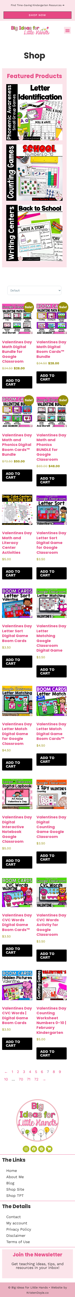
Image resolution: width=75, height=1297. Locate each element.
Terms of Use (18, 1242)
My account (16, 1223)
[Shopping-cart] (49, 1149)
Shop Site (15, 1189)
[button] (67, 30)
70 (21, 1079)
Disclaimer (15, 1235)
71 (28, 1079)
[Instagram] (26, 1149)
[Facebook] (33, 1149)
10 (6, 1079)
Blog (10, 1183)
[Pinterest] (41, 1149)
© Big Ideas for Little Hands (28, 1287)
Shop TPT (15, 1195)
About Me (15, 1177)
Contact (13, 1217)
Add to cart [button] (13, 382)
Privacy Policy (18, 1229)
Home (11, 1170)
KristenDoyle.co (37, 1292)
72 (36, 1079)
